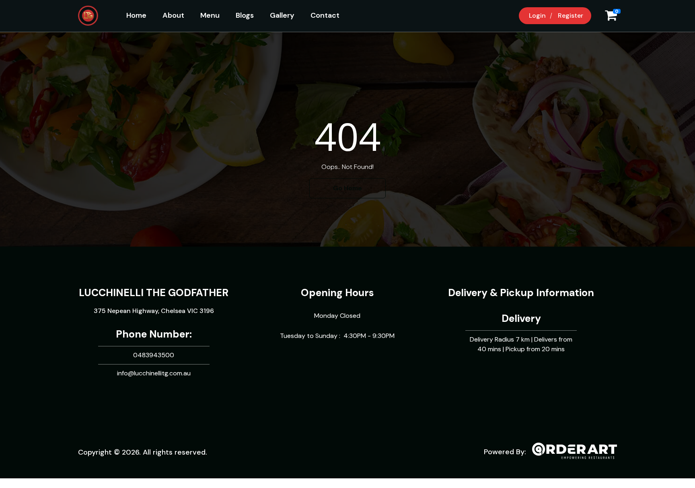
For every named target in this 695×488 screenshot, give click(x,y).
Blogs (245, 15)
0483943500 (153, 355)
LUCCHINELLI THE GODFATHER (153, 292)
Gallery (282, 15)
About (173, 15)
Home (136, 15)
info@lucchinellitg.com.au (154, 373)
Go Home (347, 188)
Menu (210, 15)
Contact (324, 15)
